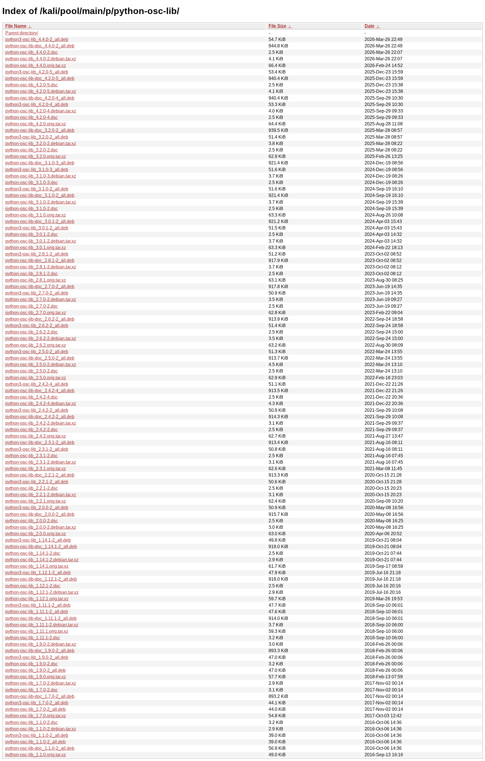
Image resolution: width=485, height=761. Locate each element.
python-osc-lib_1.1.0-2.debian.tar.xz (40, 728)
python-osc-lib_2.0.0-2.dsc (31, 520)
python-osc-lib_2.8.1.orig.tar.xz (35, 280)
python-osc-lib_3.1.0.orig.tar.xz (35, 215)
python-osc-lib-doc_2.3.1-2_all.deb (39, 442)
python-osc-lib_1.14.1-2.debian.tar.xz (42, 559)
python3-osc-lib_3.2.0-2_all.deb (36, 137)
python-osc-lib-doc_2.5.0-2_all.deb (39, 358)
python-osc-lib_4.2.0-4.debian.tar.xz (40, 111)
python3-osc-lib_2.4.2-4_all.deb (36, 384)
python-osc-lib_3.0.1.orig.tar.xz (35, 247)
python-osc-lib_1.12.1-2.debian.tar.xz (42, 592)
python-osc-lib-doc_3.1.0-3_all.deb (39, 162)
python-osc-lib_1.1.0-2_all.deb (35, 741)
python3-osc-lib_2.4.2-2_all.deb (36, 410)
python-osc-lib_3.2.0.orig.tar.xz (35, 156)
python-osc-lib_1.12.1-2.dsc (32, 585)
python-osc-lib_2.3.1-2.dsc (31, 455)
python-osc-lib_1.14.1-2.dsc (32, 553)
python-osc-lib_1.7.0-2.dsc (31, 690)
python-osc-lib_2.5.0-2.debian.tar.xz (40, 364)
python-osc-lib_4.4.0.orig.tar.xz (35, 65)
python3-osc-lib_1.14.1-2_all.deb (38, 540)
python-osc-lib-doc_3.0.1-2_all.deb (39, 221)
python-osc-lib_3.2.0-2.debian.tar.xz (40, 143)
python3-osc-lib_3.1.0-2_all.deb (36, 189)
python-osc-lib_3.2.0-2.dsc (31, 150)
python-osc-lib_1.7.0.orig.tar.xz (35, 715)
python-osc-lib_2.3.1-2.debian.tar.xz (40, 462)
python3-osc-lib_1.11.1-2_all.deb (37, 605)
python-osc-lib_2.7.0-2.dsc (31, 306)
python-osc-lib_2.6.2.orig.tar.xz (35, 345)
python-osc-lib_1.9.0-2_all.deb (35, 670)
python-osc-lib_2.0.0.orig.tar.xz (35, 533)
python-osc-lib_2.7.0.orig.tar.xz (35, 312)
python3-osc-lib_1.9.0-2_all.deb (36, 657)
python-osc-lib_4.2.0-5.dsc (31, 84)
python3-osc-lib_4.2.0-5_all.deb (36, 72)
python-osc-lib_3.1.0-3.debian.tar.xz (40, 176)
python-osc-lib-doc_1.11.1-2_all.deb (41, 618)
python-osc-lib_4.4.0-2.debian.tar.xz (40, 58)
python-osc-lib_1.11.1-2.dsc (32, 637)
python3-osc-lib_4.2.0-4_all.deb (36, 104)
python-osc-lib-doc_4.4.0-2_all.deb (39, 45)
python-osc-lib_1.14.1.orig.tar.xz (36, 566)
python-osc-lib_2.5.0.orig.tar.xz (35, 377)
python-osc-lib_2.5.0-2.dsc (31, 371)
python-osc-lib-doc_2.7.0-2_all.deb (39, 286)
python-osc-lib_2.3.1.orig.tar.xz (35, 468)
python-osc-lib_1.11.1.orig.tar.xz (36, 631)
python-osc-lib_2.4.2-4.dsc (31, 397)
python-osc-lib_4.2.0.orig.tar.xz (35, 123)
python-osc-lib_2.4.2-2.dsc (31, 429)
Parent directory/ (21, 33)
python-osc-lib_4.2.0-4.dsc (31, 117)
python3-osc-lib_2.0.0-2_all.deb (36, 507)
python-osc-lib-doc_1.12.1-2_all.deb (41, 579)
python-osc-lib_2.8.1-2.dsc (31, 273)
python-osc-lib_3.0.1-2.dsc (31, 234)
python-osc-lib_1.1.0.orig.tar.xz (35, 754)
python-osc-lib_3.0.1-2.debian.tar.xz (40, 241)
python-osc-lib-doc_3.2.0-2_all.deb (39, 130)
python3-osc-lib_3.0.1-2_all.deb (36, 228)
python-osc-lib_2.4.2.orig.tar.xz (35, 436)
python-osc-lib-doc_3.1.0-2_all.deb (39, 195)
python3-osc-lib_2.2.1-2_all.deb (36, 481)
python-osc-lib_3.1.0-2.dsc (31, 208)
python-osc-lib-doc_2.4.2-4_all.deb (39, 390)
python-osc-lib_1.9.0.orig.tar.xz (35, 676)
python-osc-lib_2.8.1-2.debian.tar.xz (40, 267)
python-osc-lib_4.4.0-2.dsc (31, 52)
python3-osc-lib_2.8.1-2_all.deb (36, 254)
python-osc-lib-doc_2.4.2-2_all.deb (39, 416)
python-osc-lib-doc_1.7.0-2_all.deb (39, 696)
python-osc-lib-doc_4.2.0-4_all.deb (39, 98)
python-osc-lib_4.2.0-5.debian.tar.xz (40, 91)
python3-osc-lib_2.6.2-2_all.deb (36, 325)
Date (369, 26)
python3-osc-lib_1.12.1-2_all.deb (38, 572)
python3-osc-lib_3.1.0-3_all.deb (36, 169)
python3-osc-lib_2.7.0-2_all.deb (36, 293)
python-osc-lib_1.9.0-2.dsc (31, 663)
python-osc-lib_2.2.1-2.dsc (31, 488)
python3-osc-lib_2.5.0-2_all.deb (36, 351)
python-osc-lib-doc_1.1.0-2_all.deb (39, 748)
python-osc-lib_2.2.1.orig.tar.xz (35, 501)
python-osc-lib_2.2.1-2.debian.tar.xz (40, 494)
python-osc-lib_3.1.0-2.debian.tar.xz (40, 202)
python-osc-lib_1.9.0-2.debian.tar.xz (40, 644)
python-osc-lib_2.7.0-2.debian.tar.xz (40, 299)
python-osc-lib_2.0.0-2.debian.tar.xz (40, 527)
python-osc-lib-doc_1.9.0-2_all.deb (39, 650)
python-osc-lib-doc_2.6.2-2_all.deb (39, 319)
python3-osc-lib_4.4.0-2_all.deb (36, 39)
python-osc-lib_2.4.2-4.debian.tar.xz (40, 403)
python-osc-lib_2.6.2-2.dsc (31, 332)
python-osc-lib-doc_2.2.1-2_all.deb (39, 475)
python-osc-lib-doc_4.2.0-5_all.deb (39, 78)
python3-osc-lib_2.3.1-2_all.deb (36, 449)
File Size (277, 26)
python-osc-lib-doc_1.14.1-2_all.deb (41, 546)
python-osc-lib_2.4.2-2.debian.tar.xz (40, 423)
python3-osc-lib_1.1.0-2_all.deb (36, 735)
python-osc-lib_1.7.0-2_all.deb (35, 709)
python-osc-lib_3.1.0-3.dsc (31, 182)
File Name (15, 26)
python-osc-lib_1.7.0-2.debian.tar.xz (40, 683)
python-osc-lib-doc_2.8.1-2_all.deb (39, 260)
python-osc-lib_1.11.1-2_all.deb (36, 611)
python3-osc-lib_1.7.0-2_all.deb (36, 702)
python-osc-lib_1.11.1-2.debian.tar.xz (41, 624)
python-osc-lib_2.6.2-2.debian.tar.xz (40, 338)
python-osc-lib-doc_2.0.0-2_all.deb (39, 514)
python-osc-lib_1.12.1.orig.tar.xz (36, 598)
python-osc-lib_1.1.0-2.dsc (31, 722)
